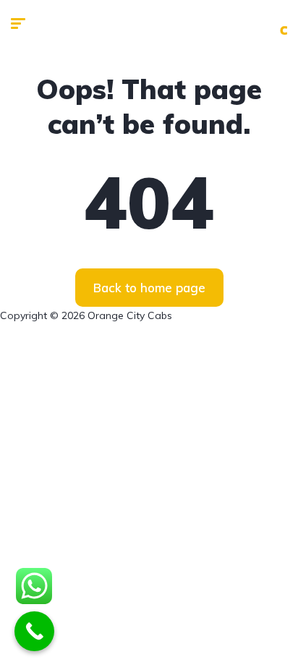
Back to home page (149, 287)
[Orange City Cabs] (275, 23)
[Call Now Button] (34, 631)
